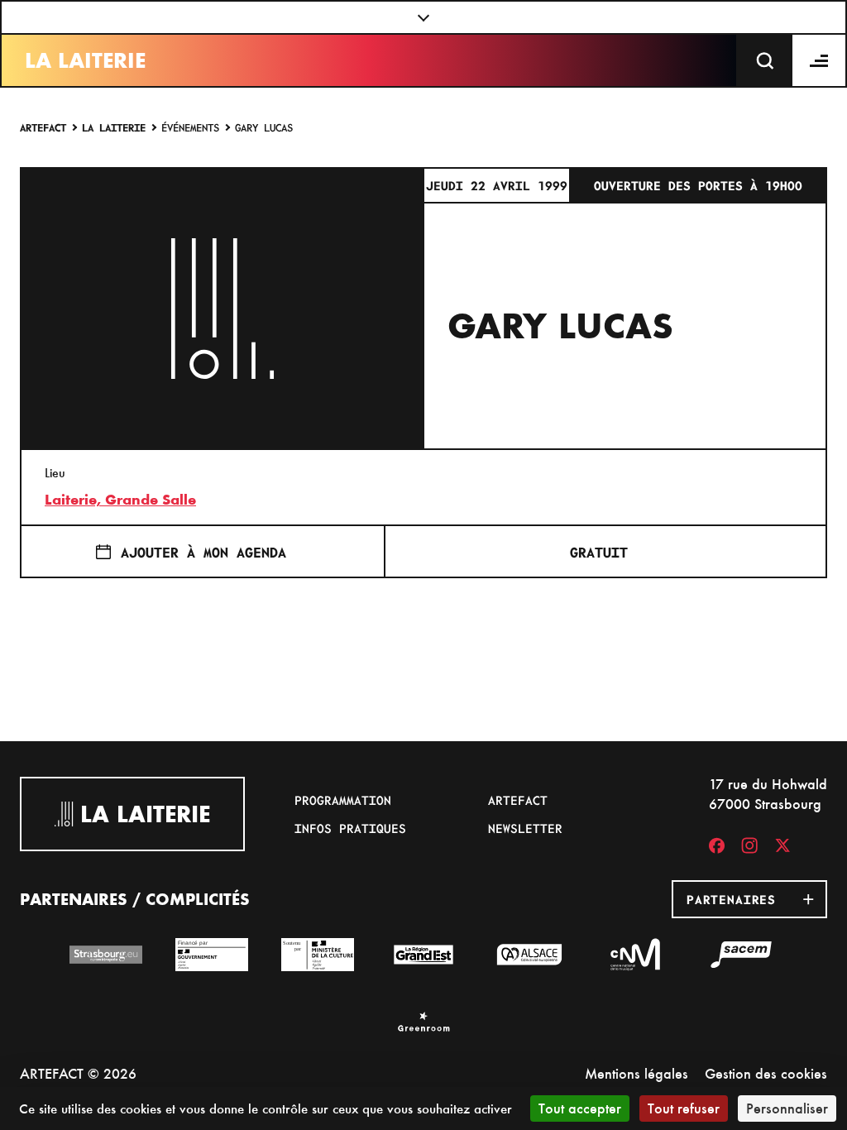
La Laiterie (85, 60)
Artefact (43, 127)
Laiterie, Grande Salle (120, 500)
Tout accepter (579, 1108)
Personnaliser (787, 1108)
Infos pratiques (350, 828)
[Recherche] (765, 60)
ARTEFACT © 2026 (78, 1073)
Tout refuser (684, 1108)
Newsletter (525, 828)
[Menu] (819, 60)
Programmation (342, 800)
